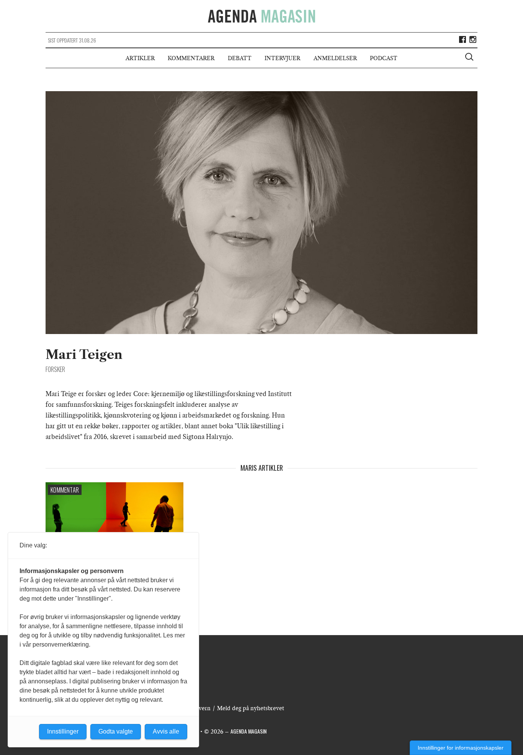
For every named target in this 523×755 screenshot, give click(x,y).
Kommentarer (191, 58)
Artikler (140, 58)
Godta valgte (115, 731)
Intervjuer (282, 58)
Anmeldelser (335, 58)
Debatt (240, 58)
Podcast (383, 58)
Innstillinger (62, 731)
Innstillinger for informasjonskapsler (460, 748)
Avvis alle (166, 731)
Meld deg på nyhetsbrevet (250, 708)
